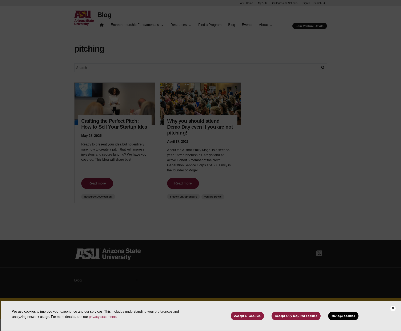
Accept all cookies (247, 316)
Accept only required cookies (296, 316)
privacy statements (103, 317)
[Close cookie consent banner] (393, 308)
